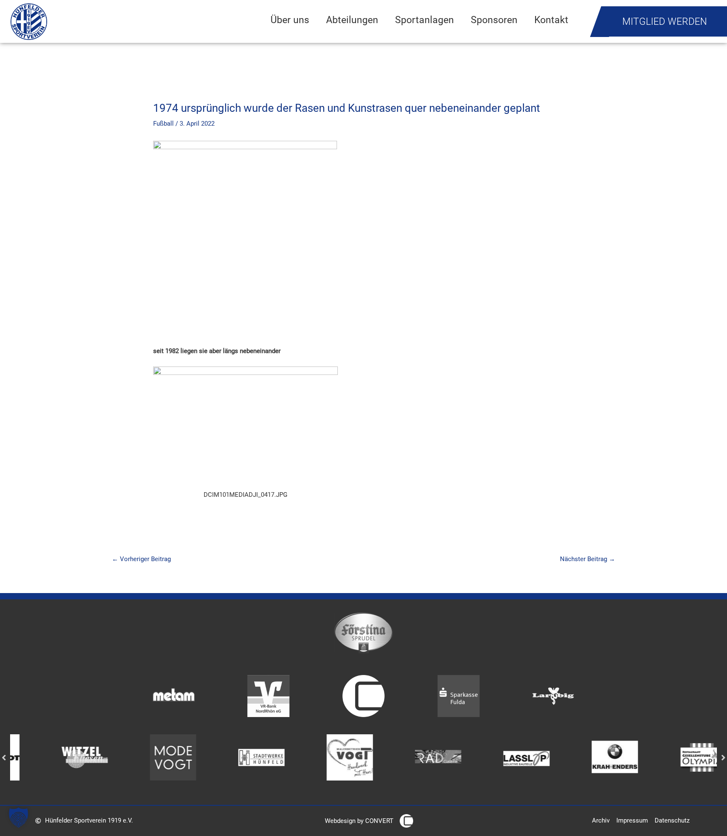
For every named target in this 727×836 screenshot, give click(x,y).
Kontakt (551, 19)
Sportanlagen (424, 19)
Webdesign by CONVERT (359, 821)
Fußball (163, 123)
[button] (18, 817)
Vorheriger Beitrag (141, 559)
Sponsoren (494, 19)
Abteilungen (352, 19)
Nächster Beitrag (587, 559)
